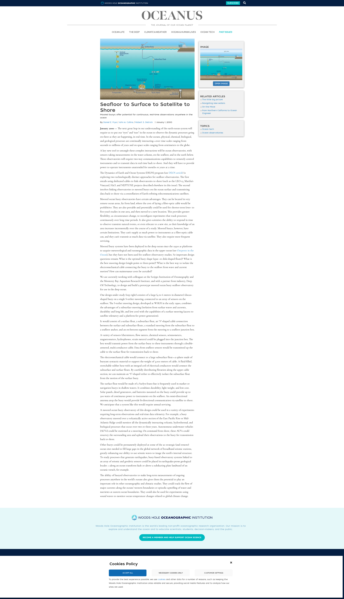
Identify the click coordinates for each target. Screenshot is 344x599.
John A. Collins (126, 122)
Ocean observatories (212, 133)
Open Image (221, 83)
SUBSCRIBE (233, 3)
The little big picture (212, 99)
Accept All (128, 573)
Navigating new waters (213, 103)
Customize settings (213, 573)
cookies (161, 579)
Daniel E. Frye (110, 122)
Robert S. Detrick (144, 122)
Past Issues (225, 32)
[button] (231, 562)
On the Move (208, 107)
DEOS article (176, 173)
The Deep (134, 32)
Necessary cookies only (171, 573)
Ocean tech (207, 32)
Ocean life (118, 32)
